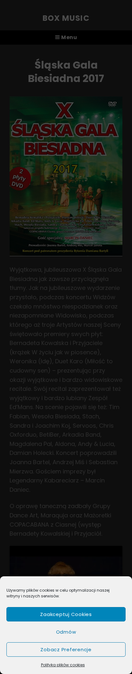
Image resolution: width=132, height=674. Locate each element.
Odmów (66, 632)
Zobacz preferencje (66, 649)
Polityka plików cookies (63, 665)
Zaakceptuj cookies (66, 614)
